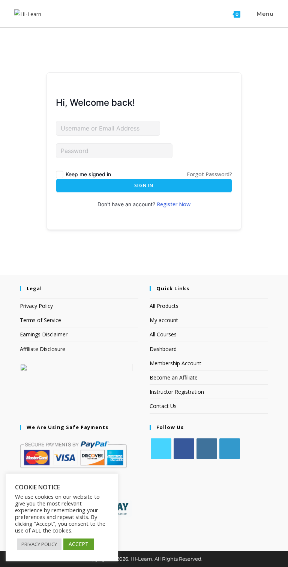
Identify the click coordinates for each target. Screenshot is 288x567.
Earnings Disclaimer (44, 334)
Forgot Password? (209, 174)
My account (164, 320)
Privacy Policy (36, 305)
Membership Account (175, 363)
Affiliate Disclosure (42, 348)
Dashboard (163, 348)
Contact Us (163, 406)
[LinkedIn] (229, 448)
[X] (161, 448)
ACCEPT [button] (78, 544)
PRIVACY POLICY (39, 544)
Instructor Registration (177, 391)
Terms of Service (40, 320)
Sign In (143, 185)
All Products (164, 305)
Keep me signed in (88, 174)
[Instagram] (206, 448)
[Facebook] (184, 448)
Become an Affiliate (174, 377)
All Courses (163, 334)
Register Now (173, 204)
